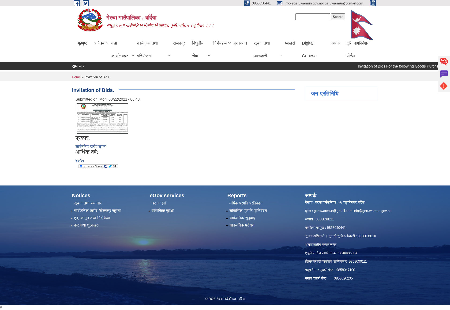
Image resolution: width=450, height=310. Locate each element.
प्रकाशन (240, 43)
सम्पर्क (335, 43)
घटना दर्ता (159, 203)
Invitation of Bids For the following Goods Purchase (392, 66)
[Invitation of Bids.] (102, 118)
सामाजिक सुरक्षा (163, 210)
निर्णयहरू (220, 43)
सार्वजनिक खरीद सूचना (90, 146)
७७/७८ (80, 161)
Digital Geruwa (309, 49)
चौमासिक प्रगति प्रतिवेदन (248, 210)
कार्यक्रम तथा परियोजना (147, 49)
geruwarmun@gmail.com (333, 211)
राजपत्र (179, 43)
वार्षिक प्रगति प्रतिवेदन (245, 203)
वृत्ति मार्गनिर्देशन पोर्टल (358, 49)
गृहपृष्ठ (82, 43)
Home (76, 77)
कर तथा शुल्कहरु (86, 225)
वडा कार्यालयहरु (119, 49)
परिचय (99, 43)
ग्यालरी (290, 43)
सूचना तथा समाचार (87, 203)
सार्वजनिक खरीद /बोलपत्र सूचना (97, 210)
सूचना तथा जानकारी (262, 49)
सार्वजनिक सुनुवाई (242, 218)
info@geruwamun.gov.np (372, 211)
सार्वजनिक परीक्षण (241, 225)
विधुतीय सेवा (197, 49)
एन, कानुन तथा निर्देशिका (92, 218)
